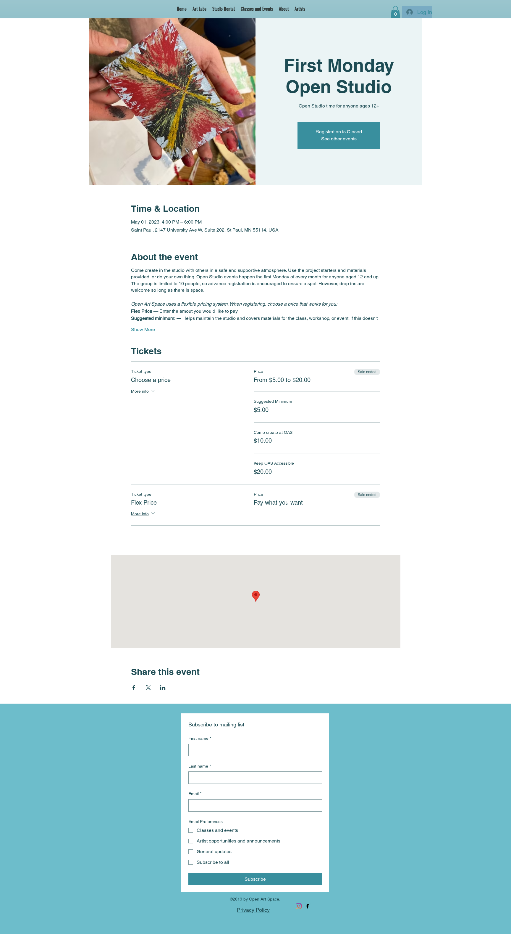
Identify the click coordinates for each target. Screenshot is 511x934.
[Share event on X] (148, 687)
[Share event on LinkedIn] (163, 687)
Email (194, 793)
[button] (300, 9)
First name (199, 738)
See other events (339, 139)
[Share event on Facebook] (134, 687)
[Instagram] (299, 906)
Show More (143, 329)
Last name (199, 766)
